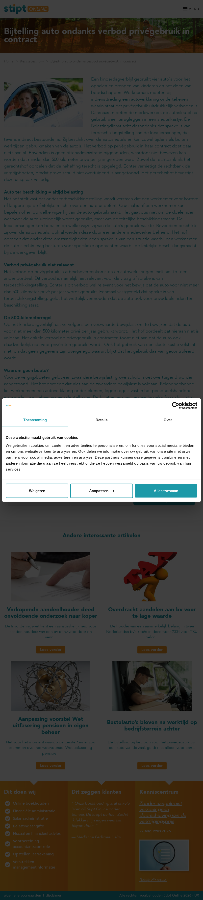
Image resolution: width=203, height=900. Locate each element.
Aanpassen (98, 490)
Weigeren (37, 490)
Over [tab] (168, 420)
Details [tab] (102, 420)
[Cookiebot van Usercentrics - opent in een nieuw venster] (175, 405)
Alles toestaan (166, 490)
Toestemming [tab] (35, 420)
